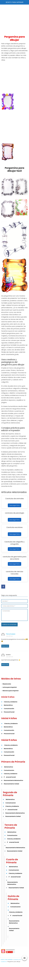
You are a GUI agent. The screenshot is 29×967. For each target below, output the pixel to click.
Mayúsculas (7, 684)
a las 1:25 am (9, 636)
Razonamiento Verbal (11, 784)
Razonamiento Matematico (13, 780)
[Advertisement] (14, 19)
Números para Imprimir (11, 691)
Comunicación (9, 709)
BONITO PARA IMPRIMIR (14, 2)
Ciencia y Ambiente (10, 702)
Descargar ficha (14, 505)
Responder (5, 646)
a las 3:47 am (9, 657)
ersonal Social (11, 777)
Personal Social (9, 712)
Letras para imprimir (10, 687)
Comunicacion (9, 770)
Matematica (8, 767)
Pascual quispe (10, 634)
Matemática (8, 705)
